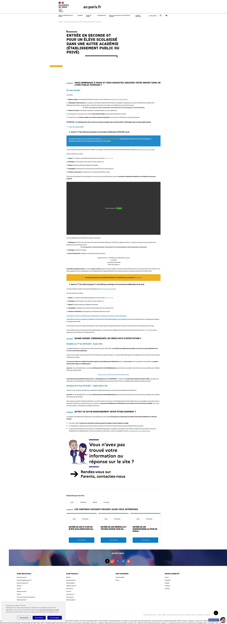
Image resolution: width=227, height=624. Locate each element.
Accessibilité (166, 15)
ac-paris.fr (92, 7)
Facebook (167, 586)
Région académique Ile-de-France (66, 16)
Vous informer (121, 574)
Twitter (167, 577)
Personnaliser (24, 618)
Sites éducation (24, 574)
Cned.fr (19, 588)
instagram (112, 561)
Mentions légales (162, 615)
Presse (117, 580)
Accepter (119, 208)
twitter (107, 561)
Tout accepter (55, 618)
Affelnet (95, 502)
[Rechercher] (160, 16)
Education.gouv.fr (22, 577)
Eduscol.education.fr (22, 583)
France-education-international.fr (26, 597)
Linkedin (167, 583)
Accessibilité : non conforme (203, 615)
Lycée (71, 502)
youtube (128, 561)
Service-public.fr (70, 583)
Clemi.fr (19, 594)
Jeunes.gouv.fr (70, 594)
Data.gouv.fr (69, 588)
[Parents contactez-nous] (113, 459)
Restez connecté (172, 574)
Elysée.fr (68, 577)
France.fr (68, 591)
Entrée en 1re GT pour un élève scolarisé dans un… (81, 528)
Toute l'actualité (119, 577)
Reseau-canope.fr (22, 591)
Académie (80, 15)
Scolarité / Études (89, 16)
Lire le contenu (82, 540)
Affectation (83, 502)
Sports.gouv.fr (70, 597)
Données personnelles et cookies (49, 610)
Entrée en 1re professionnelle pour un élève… (145, 529)
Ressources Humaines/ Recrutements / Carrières (120, 16)
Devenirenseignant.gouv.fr (24, 580)
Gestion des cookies (190, 615)
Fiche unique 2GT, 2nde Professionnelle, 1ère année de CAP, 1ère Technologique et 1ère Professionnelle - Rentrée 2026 (115, 247)
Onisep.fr (19, 586)
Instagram (168, 580)
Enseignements (102, 15)
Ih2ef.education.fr (22, 600)
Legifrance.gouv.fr (71, 586)
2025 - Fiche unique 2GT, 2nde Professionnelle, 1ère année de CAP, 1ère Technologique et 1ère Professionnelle (115, 107)
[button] (223, 620)
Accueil (60, 22)
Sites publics (72, 574)
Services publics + (71, 600)
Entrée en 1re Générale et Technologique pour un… (113, 528)
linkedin (123, 561)
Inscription (106, 502)
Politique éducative (138, 16)
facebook (118, 561)
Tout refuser (39, 618)
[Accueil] (67, 7)
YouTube (167, 588)
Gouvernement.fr (71, 580)
